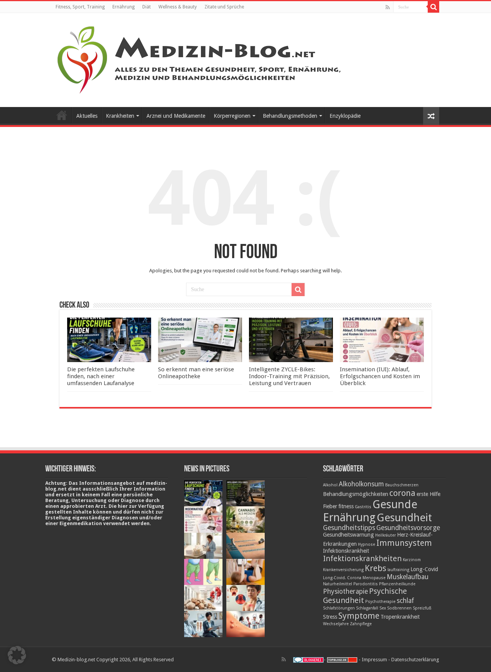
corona (402, 493)
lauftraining (398, 569)
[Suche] (433, 7)
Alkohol (330, 485)
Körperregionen (232, 116)
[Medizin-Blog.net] (200, 58)
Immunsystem (404, 543)
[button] (17, 655)
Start (62, 115)
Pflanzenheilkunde (397, 583)
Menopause (374, 577)
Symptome (358, 616)
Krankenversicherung (343, 569)
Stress (330, 617)
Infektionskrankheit (346, 551)
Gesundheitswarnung (348, 535)
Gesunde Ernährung (370, 511)
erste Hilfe (428, 494)
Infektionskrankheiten (362, 558)
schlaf (405, 600)
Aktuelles (86, 116)
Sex (382, 608)
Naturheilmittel (337, 583)
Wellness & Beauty (177, 7)
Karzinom (412, 559)
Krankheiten (120, 116)
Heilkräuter (385, 535)
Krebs (375, 568)
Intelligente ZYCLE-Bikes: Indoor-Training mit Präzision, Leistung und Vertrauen (289, 376)
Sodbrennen (399, 608)
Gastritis (363, 506)
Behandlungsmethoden (290, 116)
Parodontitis (365, 583)
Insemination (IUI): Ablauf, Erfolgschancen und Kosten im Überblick (380, 376)
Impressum (374, 659)
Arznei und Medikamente (176, 116)
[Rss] (387, 7)
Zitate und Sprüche (224, 7)
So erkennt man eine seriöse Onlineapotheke (196, 373)
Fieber (330, 506)
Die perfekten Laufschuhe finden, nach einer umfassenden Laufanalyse (101, 376)
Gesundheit (404, 517)
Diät (146, 7)
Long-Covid (424, 569)
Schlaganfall (367, 608)
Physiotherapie (345, 591)
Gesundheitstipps (349, 528)
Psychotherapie (380, 601)
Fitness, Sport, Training (80, 7)
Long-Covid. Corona (342, 577)
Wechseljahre (336, 623)
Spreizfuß (422, 608)
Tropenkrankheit (400, 617)
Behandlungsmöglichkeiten (355, 494)
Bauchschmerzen (402, 485)
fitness (346, 506)
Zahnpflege (361, 623)
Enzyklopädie (345, 116)
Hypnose (366, 544)
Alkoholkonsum (361, 484)
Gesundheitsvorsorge (408, 528)
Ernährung (123, 7)
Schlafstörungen (339, 608)
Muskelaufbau (407, 577)
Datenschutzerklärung (415, 659)
